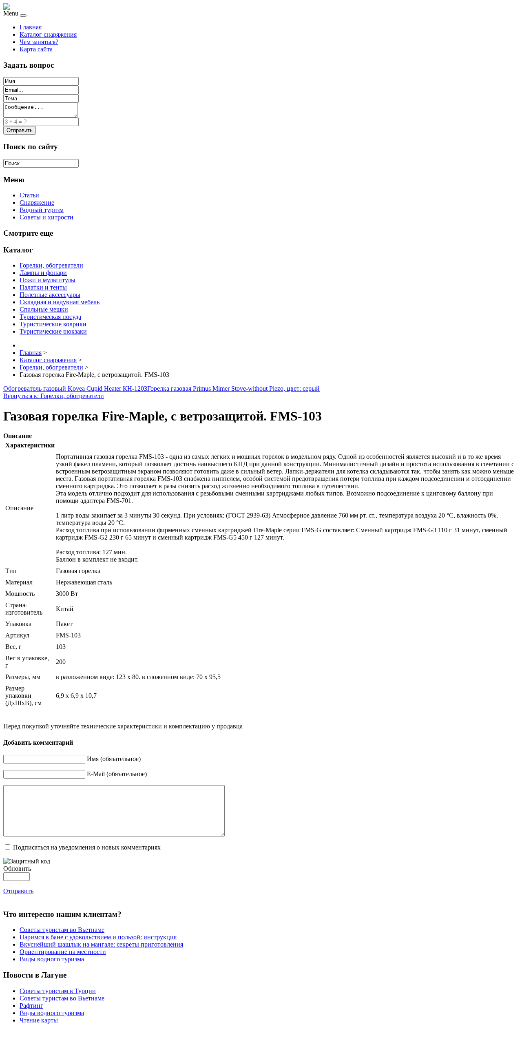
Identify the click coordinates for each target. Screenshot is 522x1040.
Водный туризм (42, 209)
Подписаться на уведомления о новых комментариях (87, 847)
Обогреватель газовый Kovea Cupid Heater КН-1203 (75, 388)
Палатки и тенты (43, 287)
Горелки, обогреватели (51, 265)
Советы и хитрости (46, 217)
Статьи (29, 195)
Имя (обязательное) (114, 758)
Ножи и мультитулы (47, 280)
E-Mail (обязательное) (117, 773)
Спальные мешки (44, 309)
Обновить (17, 868)
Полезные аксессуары (50, 294)
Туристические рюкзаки (53, 331)
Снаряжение (37, 202)
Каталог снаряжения (48, 34)
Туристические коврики (53, 324)
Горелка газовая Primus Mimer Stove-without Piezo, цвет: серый (233, 388)
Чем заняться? (39, 41)
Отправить (18, 890)
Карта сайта (36, 49)
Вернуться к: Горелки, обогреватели (53, 395)
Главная (31, 27)
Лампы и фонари (43, 272)
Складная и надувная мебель (60, 302)
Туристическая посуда (50, 316)
